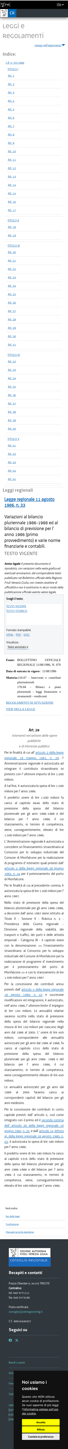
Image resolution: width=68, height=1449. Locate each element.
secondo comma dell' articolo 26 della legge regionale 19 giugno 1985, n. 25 (34, 1125)
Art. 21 (12, 260)
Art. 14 (12, 185)
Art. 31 (12, 345)
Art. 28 (12, 319)
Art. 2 (11, 84)
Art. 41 (12, 445)
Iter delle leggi (13, 1216)
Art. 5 (11, 109)
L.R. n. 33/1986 (15, 63)
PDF (18, 635)
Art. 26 (12, 303)
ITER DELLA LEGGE (20, 709)
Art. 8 (11, 134)
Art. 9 (11, 143)
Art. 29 (12, 328)
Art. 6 (11, 118)
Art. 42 (12, 454)
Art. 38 (12, 412)
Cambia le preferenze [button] (41, 1436)
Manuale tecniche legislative (20, 1232)
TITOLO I (12, 69)
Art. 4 (11, 101)
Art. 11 (12, 160)
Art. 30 (12, 336)
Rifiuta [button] (41, 1429)
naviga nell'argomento (48, 45)
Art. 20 (12, 252)
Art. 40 (12, 429)
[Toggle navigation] (64, 13)
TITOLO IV (13, 355)
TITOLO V (13, 439)
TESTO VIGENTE (16, 606)
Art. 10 (12, 151)
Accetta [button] (40, 1422)
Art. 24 (12, 286)
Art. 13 (12, 176)
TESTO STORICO (16, 611)
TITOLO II (13, 220)
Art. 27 (12, 311)
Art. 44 (12, 471)
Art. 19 (12, 235)
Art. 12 (12, 168)
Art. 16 (12, 202)
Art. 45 (12, 479)
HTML (9, 635)
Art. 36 (12, 395)
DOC (27, 635)
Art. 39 (12, 420)
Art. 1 (11, 76)
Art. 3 (11, 92)
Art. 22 (12, 269)
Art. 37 (12, 403)
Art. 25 (12, 294)
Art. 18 (12, 227)
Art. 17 (12, 210)
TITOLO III (13, 246)
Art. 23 (12, 277)
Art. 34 (12, 378)
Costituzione (12, 1224)
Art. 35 (12, 387)
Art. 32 (12, 361)
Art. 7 (11, 126)
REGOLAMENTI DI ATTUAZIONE (29, 702)
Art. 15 (12, 193)
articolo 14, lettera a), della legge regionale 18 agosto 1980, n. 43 (34, 1136)
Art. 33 (12, 370)
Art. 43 (12, 462)
